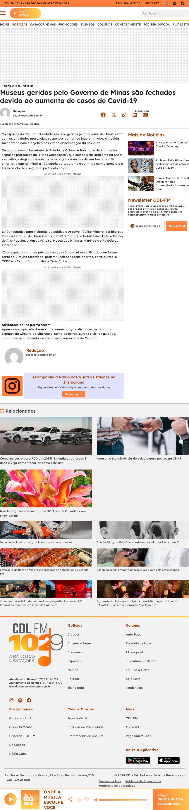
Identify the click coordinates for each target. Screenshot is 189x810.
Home (4, 24)
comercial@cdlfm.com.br (35, 686)
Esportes (74, 661)
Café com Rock (20, 718)
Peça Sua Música (139, 736)
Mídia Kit (152, 3)
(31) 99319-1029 (48, 679)
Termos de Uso (79, 718)
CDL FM (132, 718)
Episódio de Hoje (138, 643)
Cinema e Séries (80, 643)
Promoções (68, 24)
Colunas (104, 24)
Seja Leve (133, 679)
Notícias (19, 24)
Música (73, 670)
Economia (75, 652)
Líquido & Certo (138, 670)
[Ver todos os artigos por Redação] (5, 113)
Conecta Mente (128, 24)
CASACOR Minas (43, 24)
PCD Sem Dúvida (156, 24)
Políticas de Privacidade (86, 727)
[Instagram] (166, 3)
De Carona (17, 745)
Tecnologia (76, 687)
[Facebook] (183, 3)
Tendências (134, 687)
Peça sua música (128, 3)
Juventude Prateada (141, 661)
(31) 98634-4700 (52, 682)
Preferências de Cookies (86, 736)
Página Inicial (11, 85)
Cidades (74, 634)
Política (73, 679)
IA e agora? (135, 652)
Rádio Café (17, 753)
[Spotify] (174, 3)
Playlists (181, 24)
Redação (19, 111)
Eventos (87, 24)
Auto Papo (134, 634)
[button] (103, 114)
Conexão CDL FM (22, 736)
